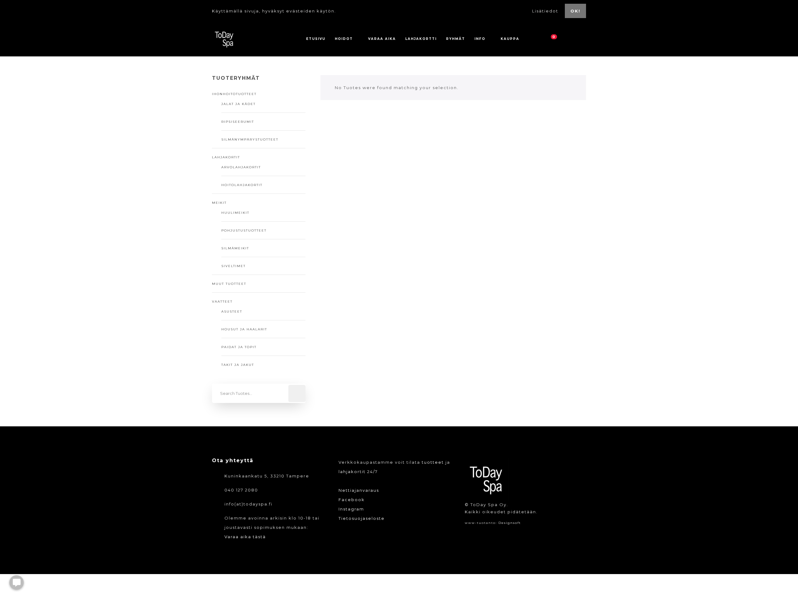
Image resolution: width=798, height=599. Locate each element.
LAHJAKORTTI (421, 39)
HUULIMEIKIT (235, 213)
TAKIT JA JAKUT (237, 365)
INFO (479, 39)
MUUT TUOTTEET (229, 284)
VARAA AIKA (382, 39)
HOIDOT (344, 39)
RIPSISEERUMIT (237, 122)
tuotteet (433, 462)
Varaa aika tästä (245, 536)
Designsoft (509, 523)
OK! (575, 10)
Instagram (351, 508)
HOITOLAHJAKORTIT (241, 185)
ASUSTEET (231, 311)
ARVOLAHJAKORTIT (241, 167)
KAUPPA (510, 39)
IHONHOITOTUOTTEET (234, 94)
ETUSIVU (315, 39)
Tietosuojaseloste (362, 518)
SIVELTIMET (233, 266)
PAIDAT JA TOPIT (239, 347)
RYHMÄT (455, 39)
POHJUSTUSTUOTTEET (244, 230)
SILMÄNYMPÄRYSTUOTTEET (249, 139)
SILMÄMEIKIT (235, 248)
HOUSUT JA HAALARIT (244, 329)
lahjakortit (352, 471)
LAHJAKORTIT (226, 157)
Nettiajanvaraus (359, 490)
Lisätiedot (546, 10)
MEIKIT (219, 203)
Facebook (352, 499)
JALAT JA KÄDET (238, 104)
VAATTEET (222, 302)
